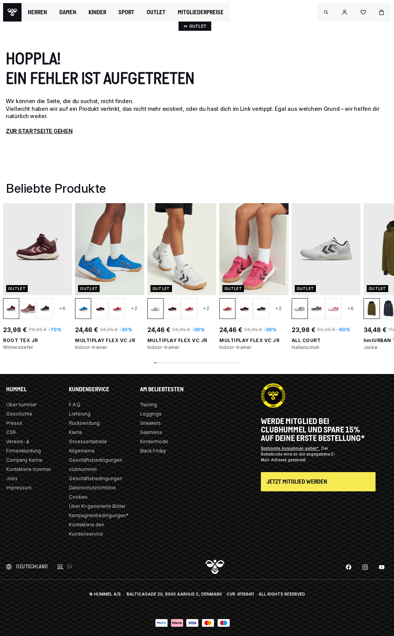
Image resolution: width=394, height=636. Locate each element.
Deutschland (32, 566)
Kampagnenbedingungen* (99, 515)
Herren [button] (37, 12)
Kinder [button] (97, 12)
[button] (326, 12)
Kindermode (154, 441)
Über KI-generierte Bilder (97, 506)
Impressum (19, 488)
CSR (11, 432)
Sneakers (150, 423)
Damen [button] (67, 12)
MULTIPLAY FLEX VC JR (105, 340)
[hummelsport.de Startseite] (12, 12)
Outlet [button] (156, 12)
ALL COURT (306, 340)
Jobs (12, 478)
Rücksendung (84, 423)
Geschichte (19, 414)
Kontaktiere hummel (28, 469)
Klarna (75, 432)
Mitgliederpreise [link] (201, 12)
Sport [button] (126, 12)
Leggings (151, 414)
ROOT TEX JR (20, 340)
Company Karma (24, 460)
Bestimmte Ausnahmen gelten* (290, 448)
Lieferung (79, 414)
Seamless (151, 432)
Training (148, 404)
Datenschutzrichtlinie (92, 488)
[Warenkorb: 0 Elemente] (381, 12)
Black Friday (153, 451)
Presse (14, 423)
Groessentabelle (88, 441)
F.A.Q (74, 404)
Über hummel (21, 404)
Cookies (78, 497)
